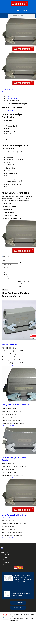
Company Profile (7, 557)
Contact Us (6, 562)
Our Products (7, 560)
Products (9, 96)
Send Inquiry (8, 90)
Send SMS (19, 607)
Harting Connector (9, 344)
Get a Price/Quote (8, 111)
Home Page (6, 555)
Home (8, 94)
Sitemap (5, 565)
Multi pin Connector (12, 98)
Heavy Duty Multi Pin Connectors (15, 405)
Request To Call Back (8, 92)
